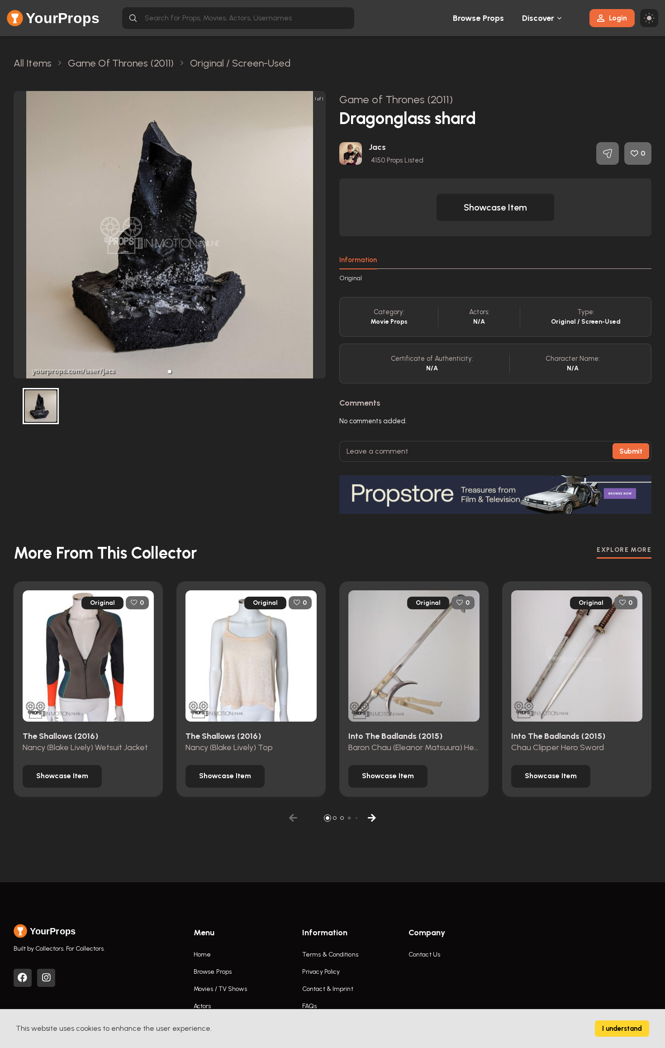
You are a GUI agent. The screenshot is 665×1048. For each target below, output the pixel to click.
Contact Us (424, 954)
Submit (630, 451)
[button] (169, 371)
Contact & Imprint (327, 989)
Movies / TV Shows (220, 989)
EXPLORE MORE (624, 550)
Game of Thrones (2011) (396, 99)
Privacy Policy (321, 972)
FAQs (309, 1006)
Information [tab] (358, 260)
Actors (202, 1006)
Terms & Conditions (330, 954)
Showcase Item (495, 207)
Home (202, 954)
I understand (622, 1028)
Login (618, 18)
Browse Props (478, 18)
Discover (538, 18)
